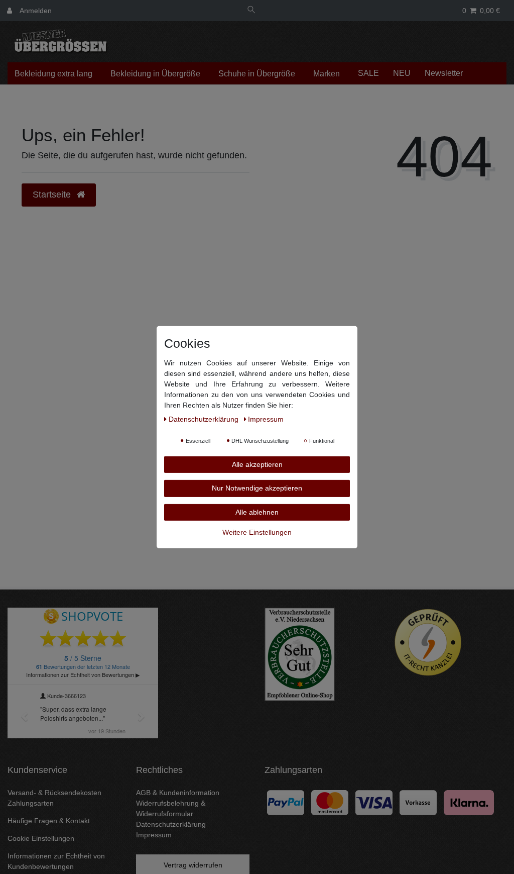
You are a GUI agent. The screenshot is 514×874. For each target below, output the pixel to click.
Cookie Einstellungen (41, 838)
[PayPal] (286, 802)
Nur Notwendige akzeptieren (257, 488)
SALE (368, 73)
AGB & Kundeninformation (177, 793)
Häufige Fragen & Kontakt (49, 821)
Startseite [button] (53, 194)
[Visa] (374, 802)
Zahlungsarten (31, 803)
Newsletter (444, 73)
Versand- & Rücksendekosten (54, 793)
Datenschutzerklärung (171, 824)
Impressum (154, 835)
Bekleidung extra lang (53, 73)
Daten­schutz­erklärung (204, 419)
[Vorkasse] (418, 802)
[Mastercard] (330, 802)
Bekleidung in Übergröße (155, 73)
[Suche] (251, 11)
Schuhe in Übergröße (256, 73)
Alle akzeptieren (257, 464)
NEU (402, 73)
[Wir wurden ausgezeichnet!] (300, 654)
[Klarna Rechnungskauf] (468, 802)
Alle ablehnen (257, 512)
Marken (326, 73)
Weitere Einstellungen (257, 532)
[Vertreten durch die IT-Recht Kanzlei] (428, 642)
